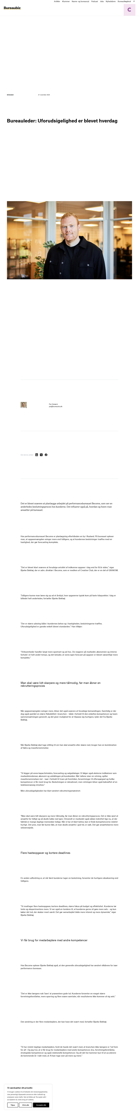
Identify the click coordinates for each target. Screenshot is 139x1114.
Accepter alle (41, 1105)
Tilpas (13, 1105)
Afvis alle (25, 1105)
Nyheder (10, 95)
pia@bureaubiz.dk (55, 406)
